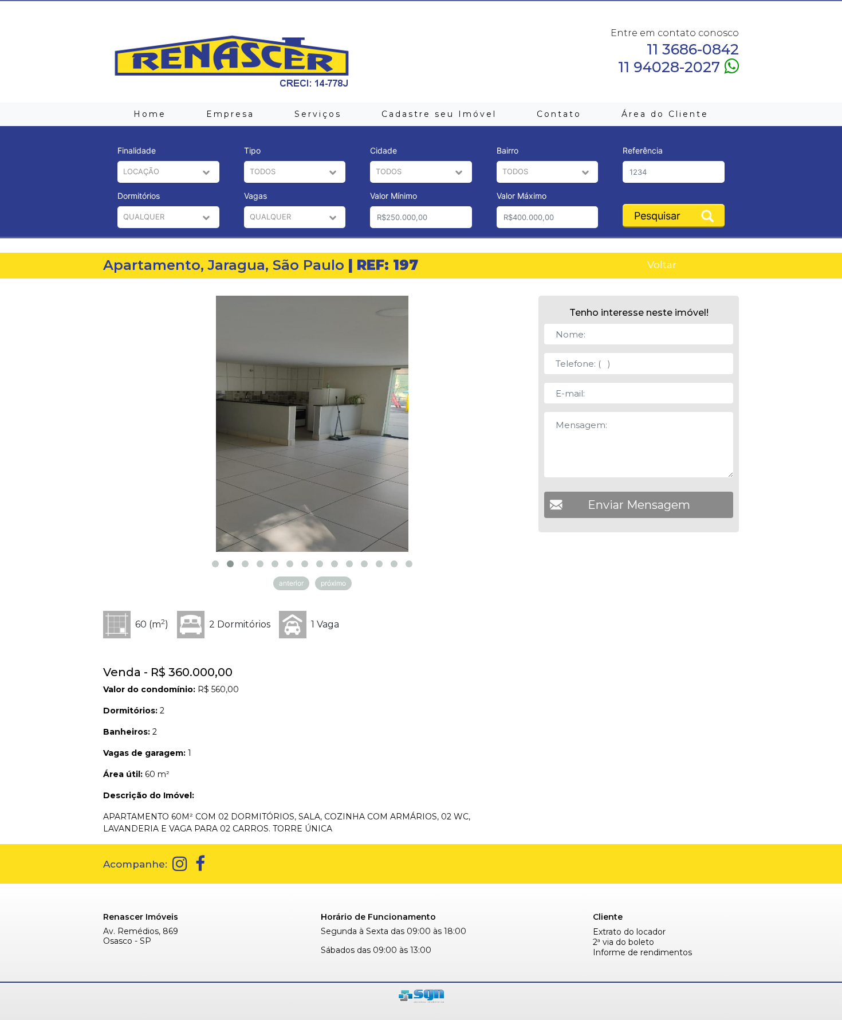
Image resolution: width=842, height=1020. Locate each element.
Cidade (383, 150)
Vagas (255, 196)
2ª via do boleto (623, 942)
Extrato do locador (629, 932)
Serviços (317, 114)
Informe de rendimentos (642, 953)
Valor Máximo (521, 196)
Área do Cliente (665, 114)
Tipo (252, 150)
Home (149, 114)
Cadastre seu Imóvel (439, 114)
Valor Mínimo (393, 196)
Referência (643, 150)
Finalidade (136, 150)
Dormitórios (138, 196)
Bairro (507, 150)
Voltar (661, 264)
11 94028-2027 (671, 66)
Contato (559, 114)
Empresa (230, 114)
